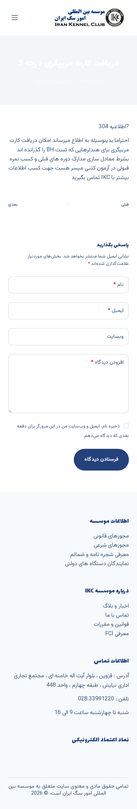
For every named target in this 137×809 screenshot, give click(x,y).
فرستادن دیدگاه (101, 459)
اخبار (68, 81)
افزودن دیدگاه (107, 362)
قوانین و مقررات (111, 624)
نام (118, 285)
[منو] (15, 17)
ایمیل (116, 311)
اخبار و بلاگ (116, 606)
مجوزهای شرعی (111, 545)
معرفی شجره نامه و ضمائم (99, 554)
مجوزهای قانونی (111, 536)
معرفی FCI (117, 634)
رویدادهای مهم (48, 81)
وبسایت (115, 336)
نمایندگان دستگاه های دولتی (97, 564)
